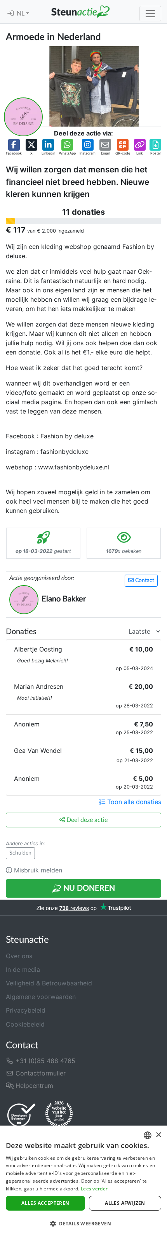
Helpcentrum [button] (33, 1085)
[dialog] (83, 1181)
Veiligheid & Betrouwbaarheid (49, 983)
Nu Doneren (88, 888)
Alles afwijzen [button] (125, 1203)
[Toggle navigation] (150, 13)
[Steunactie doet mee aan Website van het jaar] (59, 1114)
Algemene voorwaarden (41, 997)
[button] (14, 147)
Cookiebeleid (25, 1024)
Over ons (19, 956)
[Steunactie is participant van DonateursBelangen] (21, 1115)
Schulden (20, 853)
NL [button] (21, 13)
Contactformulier (40, 1073)
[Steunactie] (80, 11)
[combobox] (147, 1135)
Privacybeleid (25, 1010)
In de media (23, 969)
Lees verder (94, 1188)
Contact (144, 580)
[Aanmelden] (10, 13)
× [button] (158, 1135)
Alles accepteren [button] (45, 1203)
